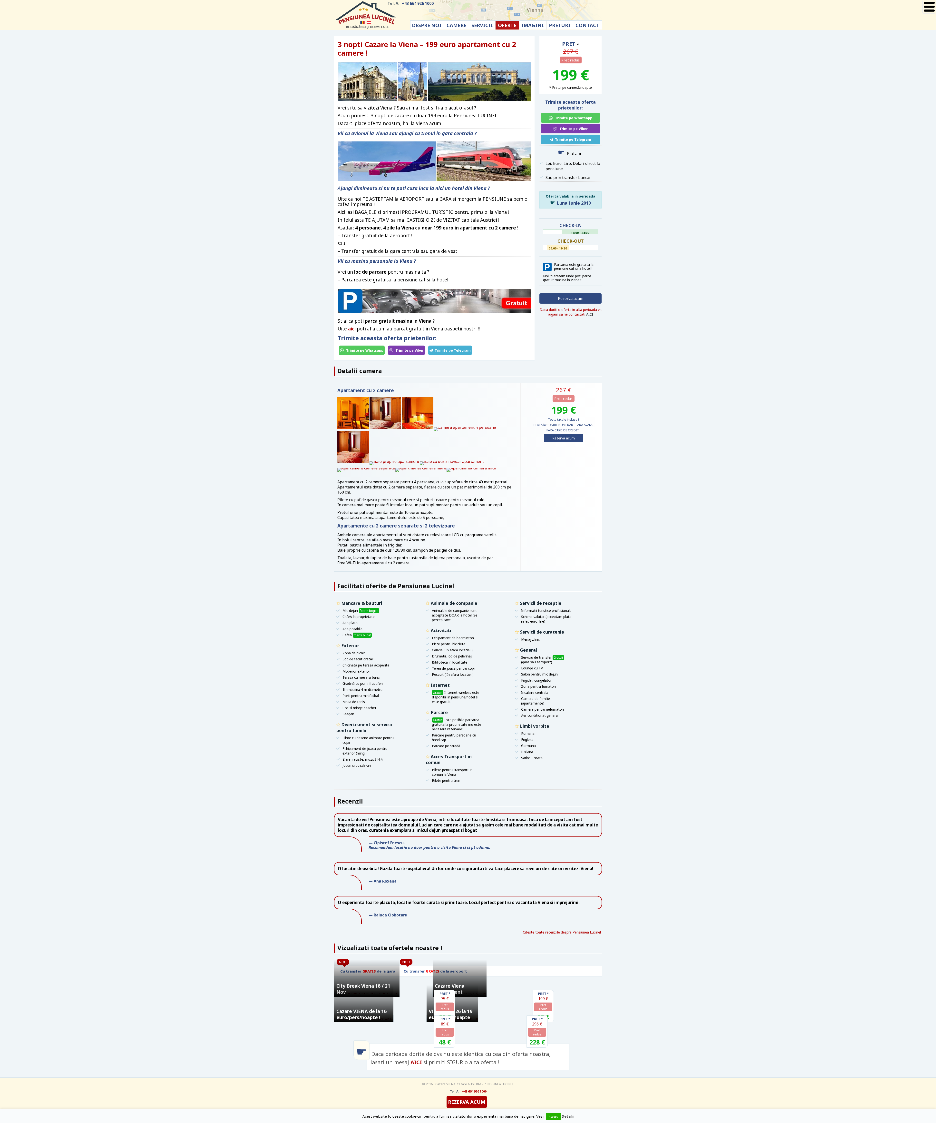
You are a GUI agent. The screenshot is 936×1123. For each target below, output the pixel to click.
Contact (587, 25)
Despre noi (426, 25)
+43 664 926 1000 (418, 3)
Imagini (532, 25)
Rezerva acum (570, 298)
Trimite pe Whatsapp (364, 350)
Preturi (559, 25)
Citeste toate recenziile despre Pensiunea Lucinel (562, 932)
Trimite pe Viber (409, 350)
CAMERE (456, 25)
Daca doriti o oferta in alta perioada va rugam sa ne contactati (571, 312)
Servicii (482, 25)
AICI (416, 1062)
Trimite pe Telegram (453, 350)
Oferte (507, 25)
